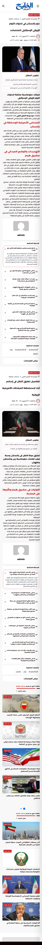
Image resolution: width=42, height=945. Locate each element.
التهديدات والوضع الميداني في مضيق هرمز (23, 88)
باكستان (18, 672)
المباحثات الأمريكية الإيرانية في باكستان (26, 474)
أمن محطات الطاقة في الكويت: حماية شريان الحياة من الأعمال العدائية (22, 843)
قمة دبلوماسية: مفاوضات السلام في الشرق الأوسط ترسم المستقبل (22, 770)
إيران (11, 349)
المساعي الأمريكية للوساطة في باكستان (25, 84)
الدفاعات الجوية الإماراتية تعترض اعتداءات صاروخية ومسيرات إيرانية (23, 870)
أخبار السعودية (33, 349)
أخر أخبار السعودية (20, 349)
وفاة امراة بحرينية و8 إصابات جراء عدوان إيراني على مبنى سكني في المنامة (22, 743)
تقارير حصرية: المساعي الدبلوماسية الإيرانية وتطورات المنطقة (22, 897)
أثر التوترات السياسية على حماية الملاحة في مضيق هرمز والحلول (23, 924)
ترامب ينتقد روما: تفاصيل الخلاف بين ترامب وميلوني (23, 797)
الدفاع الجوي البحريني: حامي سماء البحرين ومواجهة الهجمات (23, 716)
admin (21, 235)
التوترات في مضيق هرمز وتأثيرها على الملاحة (24, 449)
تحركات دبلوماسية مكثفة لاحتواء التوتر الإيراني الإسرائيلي (21, 80)
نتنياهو (35, 354)
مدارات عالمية (33, 15)
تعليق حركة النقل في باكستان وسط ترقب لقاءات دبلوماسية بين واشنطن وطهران (20, 444)
